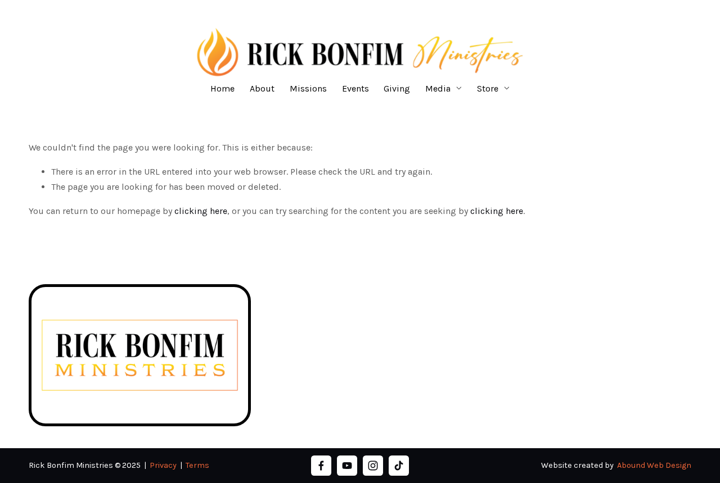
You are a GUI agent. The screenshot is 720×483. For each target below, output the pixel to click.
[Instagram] (373, 465)
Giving (397, 88)
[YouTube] (347, 465)
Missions (308, 88)
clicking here (200, 211)
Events (355, 88)
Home (222, 88)
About (262, 88)
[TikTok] (399, 465)
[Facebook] (321, 465)
